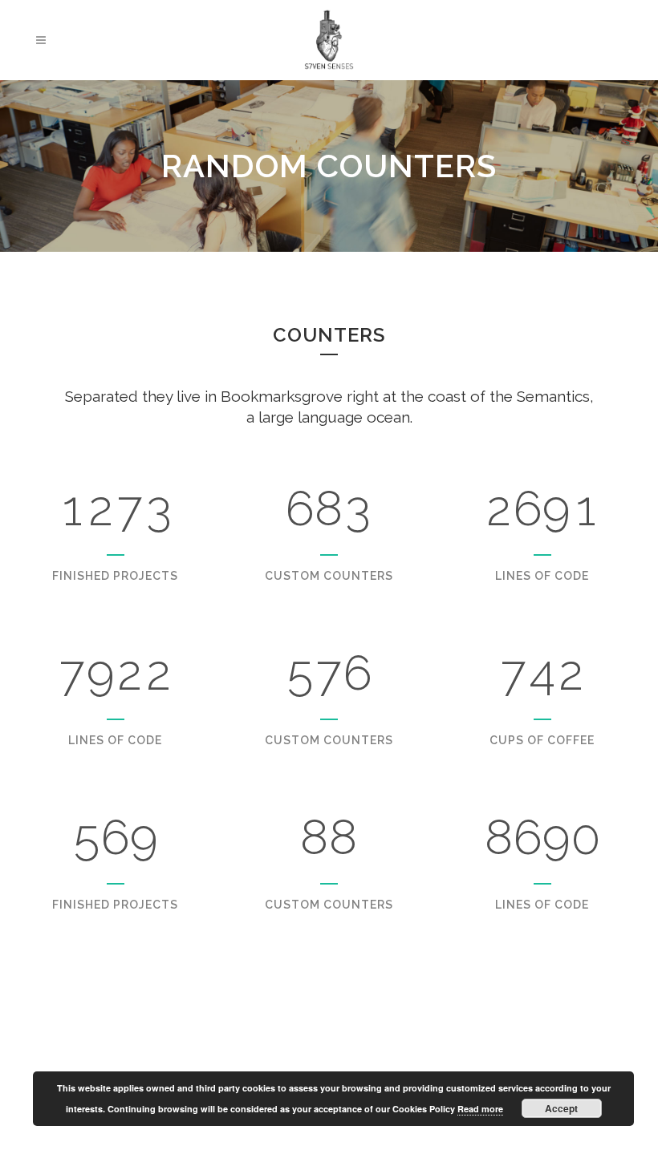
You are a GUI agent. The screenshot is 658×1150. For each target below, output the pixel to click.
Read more (480, 1109)
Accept (561, 1108)
